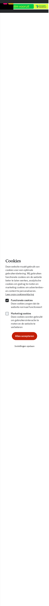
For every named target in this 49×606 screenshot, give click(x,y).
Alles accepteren (24, 336)
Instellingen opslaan (24, 346)
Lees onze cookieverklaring (19, 294)
